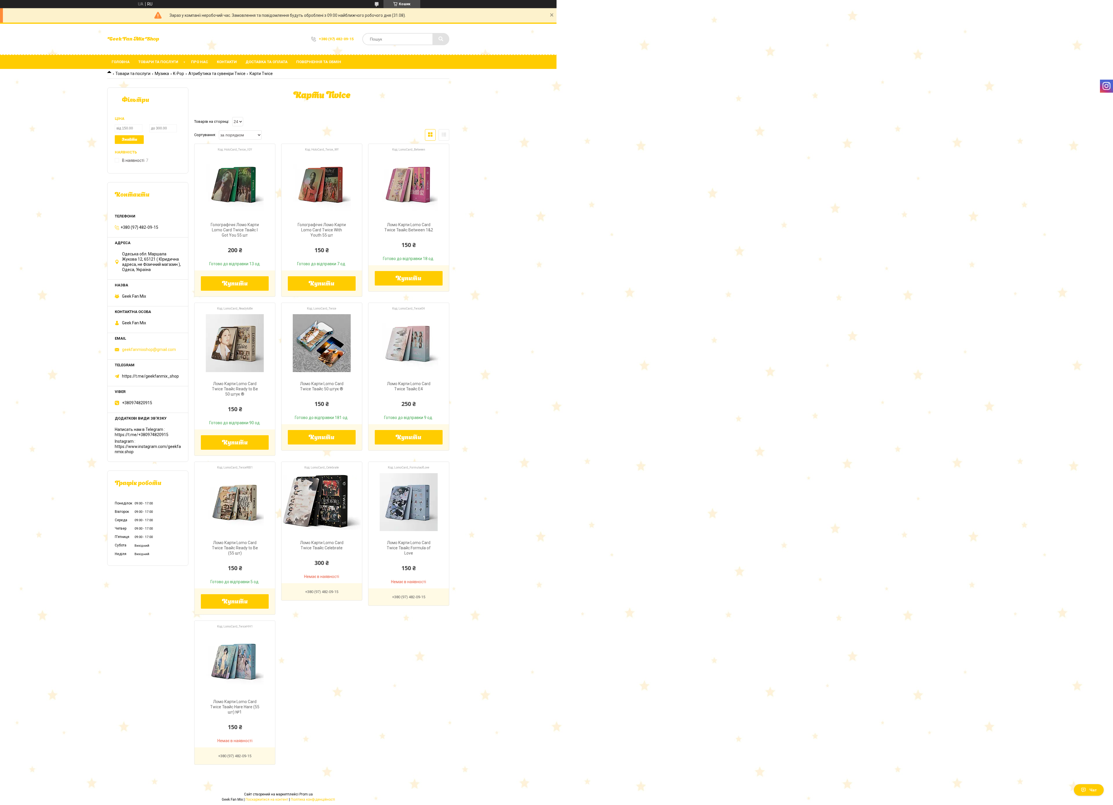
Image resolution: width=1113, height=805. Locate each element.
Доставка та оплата (266, 62)
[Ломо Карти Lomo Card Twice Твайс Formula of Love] (408, 502)
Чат (1093, 790)
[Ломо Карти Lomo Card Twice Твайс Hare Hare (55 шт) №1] (234, 661)
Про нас (199, 62)
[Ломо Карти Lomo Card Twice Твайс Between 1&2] (408, 184)
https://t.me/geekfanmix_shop (150, 376)
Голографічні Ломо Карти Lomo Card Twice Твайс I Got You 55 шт (235, 229)
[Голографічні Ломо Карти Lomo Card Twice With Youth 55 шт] (321, 184)
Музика (162, 73)
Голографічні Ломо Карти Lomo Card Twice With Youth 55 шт (322, 229)
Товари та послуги (158, 62)
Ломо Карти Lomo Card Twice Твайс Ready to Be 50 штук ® (235, 388)
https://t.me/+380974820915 (141, 434)
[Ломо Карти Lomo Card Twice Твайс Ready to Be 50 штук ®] (234, 343)
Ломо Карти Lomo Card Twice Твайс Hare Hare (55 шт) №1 (234, 706)
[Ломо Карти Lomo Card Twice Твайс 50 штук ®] (321, 343)
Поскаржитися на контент (266, 799)
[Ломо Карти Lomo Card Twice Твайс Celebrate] (321, 502)
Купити (235, 284)
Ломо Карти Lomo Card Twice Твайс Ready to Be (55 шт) (235, 547)
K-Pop (178, 73)
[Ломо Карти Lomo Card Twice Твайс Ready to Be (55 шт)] (234, 502)
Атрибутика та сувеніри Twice (216, 73)
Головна (121, 62)
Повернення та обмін (318, 62)
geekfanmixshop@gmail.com (149, 349)
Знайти (129, 140)
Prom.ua (306, 794)
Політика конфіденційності (313, 799)
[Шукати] (440, 39)
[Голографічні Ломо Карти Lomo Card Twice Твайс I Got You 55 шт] (234, 184)
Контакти (227, 62)
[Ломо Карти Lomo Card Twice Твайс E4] (408, 343)
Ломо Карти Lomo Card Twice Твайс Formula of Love (409, 547)
